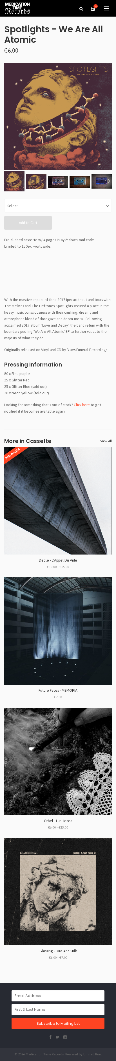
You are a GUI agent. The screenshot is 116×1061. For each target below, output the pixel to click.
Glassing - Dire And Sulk (58, 951)
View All (106, 441)
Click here (82, 405)
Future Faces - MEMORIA (58, 690)
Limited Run (92, 1054)
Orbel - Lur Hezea (58, 821)
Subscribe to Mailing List (58, 1023)
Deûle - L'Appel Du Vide (58, 560)
